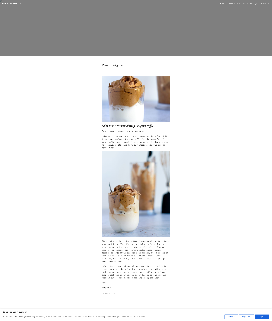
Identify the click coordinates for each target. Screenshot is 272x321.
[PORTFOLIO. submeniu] (240, 3)
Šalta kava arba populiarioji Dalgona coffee (128, 126)
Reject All (246, 317)
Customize (231, 317)
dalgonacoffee (133, 139)
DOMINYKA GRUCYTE (11, 3)
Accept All (262, 317)
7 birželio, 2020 (108, 294)
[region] (136, 315)
